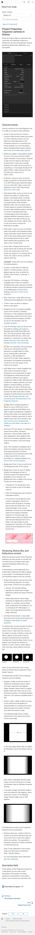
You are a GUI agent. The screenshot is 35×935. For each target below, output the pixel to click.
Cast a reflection (12, 859)
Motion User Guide (9, 7)
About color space (18, 340)
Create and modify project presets (18, 150)
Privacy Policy (4, 931)
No (23, 914)
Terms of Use (13, 931)
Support (8, 918)
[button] (24, 2)
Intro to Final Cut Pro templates (14, 421)
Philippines (4, 927)
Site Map (30, 931)
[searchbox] (17, 19)
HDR (25, 349)
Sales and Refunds (22, 931)
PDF (22, 887)
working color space (20, 329)
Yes (13, 914)
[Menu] (33, 2)
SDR (19, 349)
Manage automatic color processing (16, 343)
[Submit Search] (4, 19)
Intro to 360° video (13, 190)
